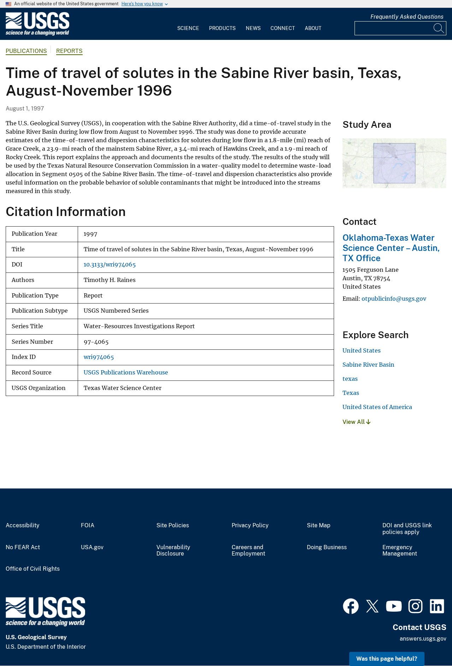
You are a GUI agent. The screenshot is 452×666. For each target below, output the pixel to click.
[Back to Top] (426, 640)
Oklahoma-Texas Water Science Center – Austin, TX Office (391, 248)
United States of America (377, 406)
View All (354, 422)
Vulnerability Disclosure (173, 550)
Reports (69, 51)
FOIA (87, 525)
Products (222, 28)
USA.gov (92, 547)
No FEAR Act (23, 547)
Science (188, 28)
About (313, 28)
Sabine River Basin (368, 364)
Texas (351, 392)
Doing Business (327, 547)
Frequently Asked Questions (407, 16)
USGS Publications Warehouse (126, 372)
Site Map (319, 525)
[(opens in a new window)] (350, 605)
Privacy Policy (250, 525)
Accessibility (23, 525)
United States (362, 350)
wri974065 (99, 357)
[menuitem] (188, 24)
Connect (282, 28)
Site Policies (172, 525)
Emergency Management (399, 550)
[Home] (37, 34)
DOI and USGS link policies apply (407, 528)
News (253, 28)
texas (350, 378)
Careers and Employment (248, 550)
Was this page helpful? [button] (386, 658)
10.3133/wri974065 (110, 264)
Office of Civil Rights (33, 569)
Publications (26, 51)
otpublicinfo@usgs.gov (394, 298)
